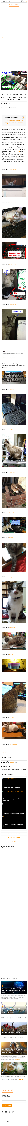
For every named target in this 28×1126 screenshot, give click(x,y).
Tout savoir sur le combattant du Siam (13, 813)
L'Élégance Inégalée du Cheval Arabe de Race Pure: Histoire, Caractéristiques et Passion (12, 1051)
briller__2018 (12, 472)
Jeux (8, 1121)
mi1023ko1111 (12, 717)
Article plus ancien (14, 837)
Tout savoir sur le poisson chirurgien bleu (13, 825)
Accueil (14, 841)
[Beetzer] (14, 6)
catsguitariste (12, 576)
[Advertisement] (13, 21)
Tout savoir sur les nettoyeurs (11, 787)
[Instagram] (9, 1)
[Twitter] (4, 1)
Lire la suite (21, 998)
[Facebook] (1, 1)
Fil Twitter (18, 151)
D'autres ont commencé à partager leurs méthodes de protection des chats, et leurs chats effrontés (13, 122)
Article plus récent (14, 834)
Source (4, 752)
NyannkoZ (11, 512)
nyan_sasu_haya (13, 744)
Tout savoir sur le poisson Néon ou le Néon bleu (13, 799)
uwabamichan (12, 169)
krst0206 (11, 654)
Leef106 (11, 429)
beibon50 (11, 537)
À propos (8, 1118)
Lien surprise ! (20, 1118)
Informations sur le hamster (12, 1073)
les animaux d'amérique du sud (12, 1033)
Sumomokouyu (12, 627)
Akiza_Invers (12, 677)
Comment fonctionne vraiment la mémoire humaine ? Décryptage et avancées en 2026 (14, 990)
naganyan (11, 389)
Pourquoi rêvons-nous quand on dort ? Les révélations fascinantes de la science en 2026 (13, 1010)
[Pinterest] (6, 1)
